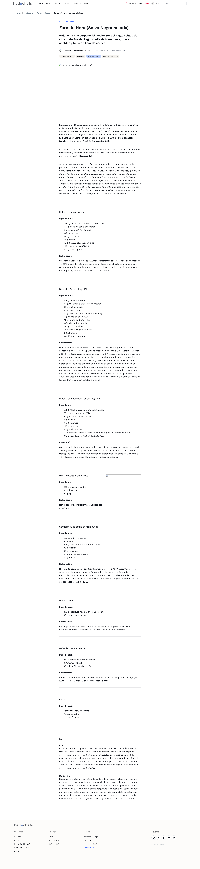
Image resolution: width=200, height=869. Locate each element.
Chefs (40, 3)
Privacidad (87, 840)
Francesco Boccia (82, 50)
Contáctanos (88, 847)
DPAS (51, 837)
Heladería (29, 13)
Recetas (49, 3)
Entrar (157, 3)
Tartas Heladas (43, 13)
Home (18, 13)
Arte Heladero (55, 840)
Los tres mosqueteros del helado (93, 149)
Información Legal (91, 837)
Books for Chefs (80, 3)
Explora (17, 837)
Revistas (58, 3)
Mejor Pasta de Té (22, 847)
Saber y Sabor (55, 844)
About (67, 3)
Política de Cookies (91, 844)
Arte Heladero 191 (83, 156)
